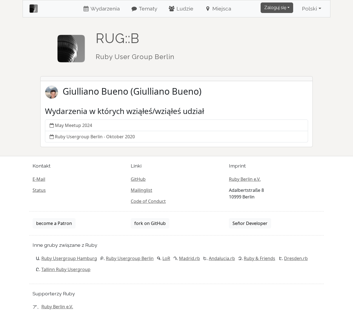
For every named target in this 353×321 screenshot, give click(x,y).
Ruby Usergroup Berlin (130, 258)
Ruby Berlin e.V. (245, 179)
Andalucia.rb (222, 258)
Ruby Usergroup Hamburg (69, 258)
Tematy (147, 9)
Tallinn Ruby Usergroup (65, 269)
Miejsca (221, 9)
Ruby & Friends (259, 258)
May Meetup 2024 (73, 125)
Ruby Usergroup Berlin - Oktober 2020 (95, 137)
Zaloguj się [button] (275, 7)
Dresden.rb (296, 258)
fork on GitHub (150, 223)
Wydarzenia (104, 9)
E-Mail (39, 179)
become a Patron (54, 223)
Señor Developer (250, 223)
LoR (166, 258)
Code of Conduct (148, 201)
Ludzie (184, 9)
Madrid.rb (189, 258)
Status (39, 190)
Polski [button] (309, 9)
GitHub (138, 179)
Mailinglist (141, 190)
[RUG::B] (71, 46)
